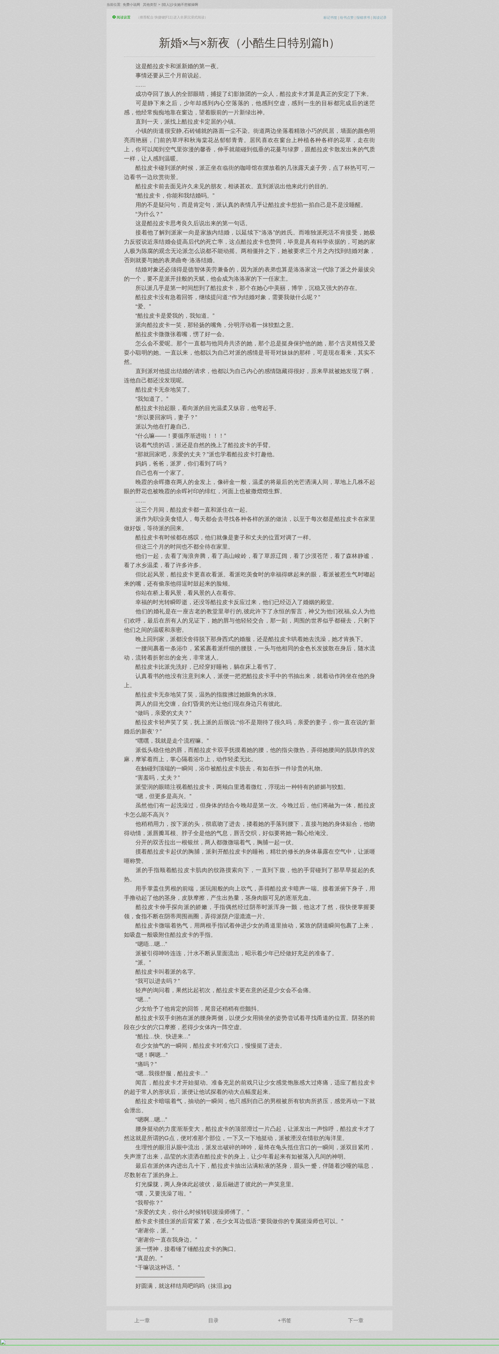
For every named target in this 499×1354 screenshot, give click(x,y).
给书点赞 (347, 18)
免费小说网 (131, 5)
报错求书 (363, 18)
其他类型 (150, 5)
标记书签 (330, 18)
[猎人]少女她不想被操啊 (180, 5)
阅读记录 (380, 18)
